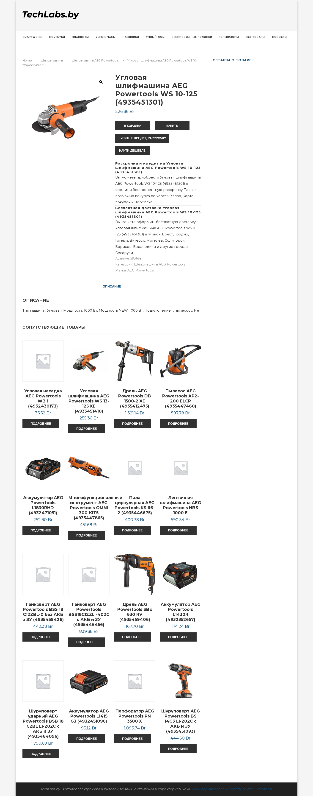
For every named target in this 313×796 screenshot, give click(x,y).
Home (27, 60)
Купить (172, 126)
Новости (279, 37)
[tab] (112, 286)
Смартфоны (32, 37)
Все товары (255, 37)
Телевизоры (229, 37)
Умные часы (106, 37)
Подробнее (40, 423)
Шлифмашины (52, 60)
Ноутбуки (57, 37)
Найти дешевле (132, 150)
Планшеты (80, 37)
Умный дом (155, 37)
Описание (112, 286)
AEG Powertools (140, 270)
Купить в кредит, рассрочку (142, 138)
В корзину (132, 126)
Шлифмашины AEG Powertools (95, 60)
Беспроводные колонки (192, 37)
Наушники (131, 37)
